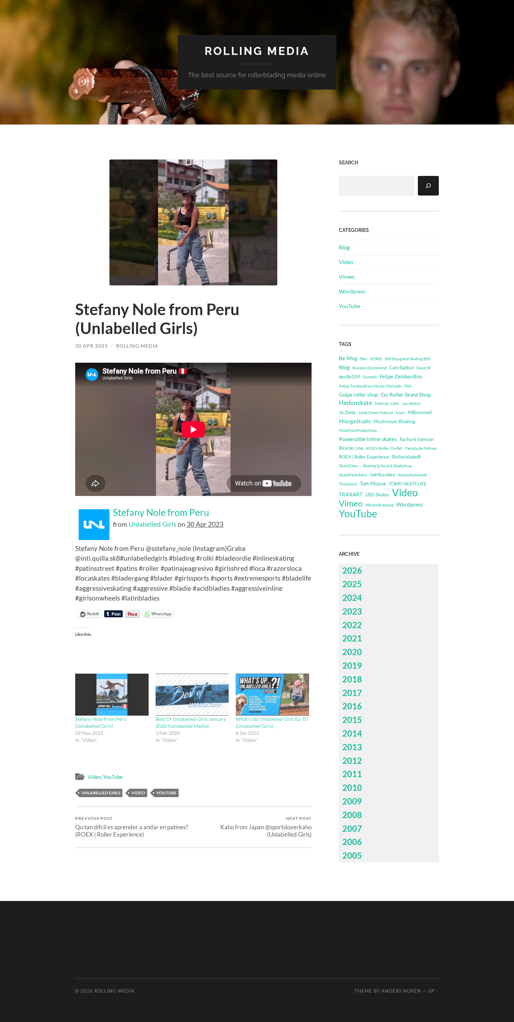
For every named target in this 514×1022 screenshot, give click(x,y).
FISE (408, 386)
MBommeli (420, 412)
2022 (352, 625)
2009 (352, 801)
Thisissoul (348, 484)
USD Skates (377, 494)
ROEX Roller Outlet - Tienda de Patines (401, 448)
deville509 (349, 376)
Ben (363, 358)
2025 (352, 584)
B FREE (376, 358)
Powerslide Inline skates (368, 438)
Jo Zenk (347, 412)
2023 (352, 611)
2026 (352, 570)
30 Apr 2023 (91, 346)
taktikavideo (382, 474)
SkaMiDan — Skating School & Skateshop (375, 465)
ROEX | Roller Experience (364, 457)
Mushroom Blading (394, 421)
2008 (352, 815)
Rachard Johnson (417, 439)
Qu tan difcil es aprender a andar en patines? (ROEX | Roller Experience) (131, 827)
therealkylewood (412, 475)
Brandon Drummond (369, 367)
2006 (352, 842)
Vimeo (347, 276)
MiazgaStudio (355, 421)
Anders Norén (401, 991)
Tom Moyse (373, 483)
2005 (352, 855)
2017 (352, 693)
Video (94, 777)
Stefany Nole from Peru (161, 512)
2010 (352, 787)
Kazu (400, 412)
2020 (352, 652)
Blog (344, 247)
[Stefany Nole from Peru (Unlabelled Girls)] (112, 695)
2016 (352, 706)
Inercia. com (387, 403)
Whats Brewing (379, 505)
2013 (352, 747)
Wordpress (352, 291)
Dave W (423, 367)
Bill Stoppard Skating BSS (407, 358)
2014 (352, 733)
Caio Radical (401, 367)
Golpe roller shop (358, 394)
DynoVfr (370, 377)
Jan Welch (411, 403)
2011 (352, 774)
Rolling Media (257, 50)
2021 (352, 638)
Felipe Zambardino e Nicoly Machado (370, 386)
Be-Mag (348, 358)
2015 (352, 720)
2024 (352, 597)
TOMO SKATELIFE (408, 484)
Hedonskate (355, 402)
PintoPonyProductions (358, 430)
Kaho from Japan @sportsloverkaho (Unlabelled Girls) (266, 827)
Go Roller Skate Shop (406, 394)
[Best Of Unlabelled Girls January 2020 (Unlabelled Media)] (192, 695)
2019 (352, 665)
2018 (352, 679)
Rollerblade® (406, 457)
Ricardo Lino (351, 448)
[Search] (428, 186)
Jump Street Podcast (375, 412)
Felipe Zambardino (401, 376)
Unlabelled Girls (152, 524)
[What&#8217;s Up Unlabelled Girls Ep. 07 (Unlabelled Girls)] (272, 695)
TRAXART (351, 494)
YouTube (113, 777)
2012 (352, 760)
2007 (352, 828)
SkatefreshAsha (353, 474)
